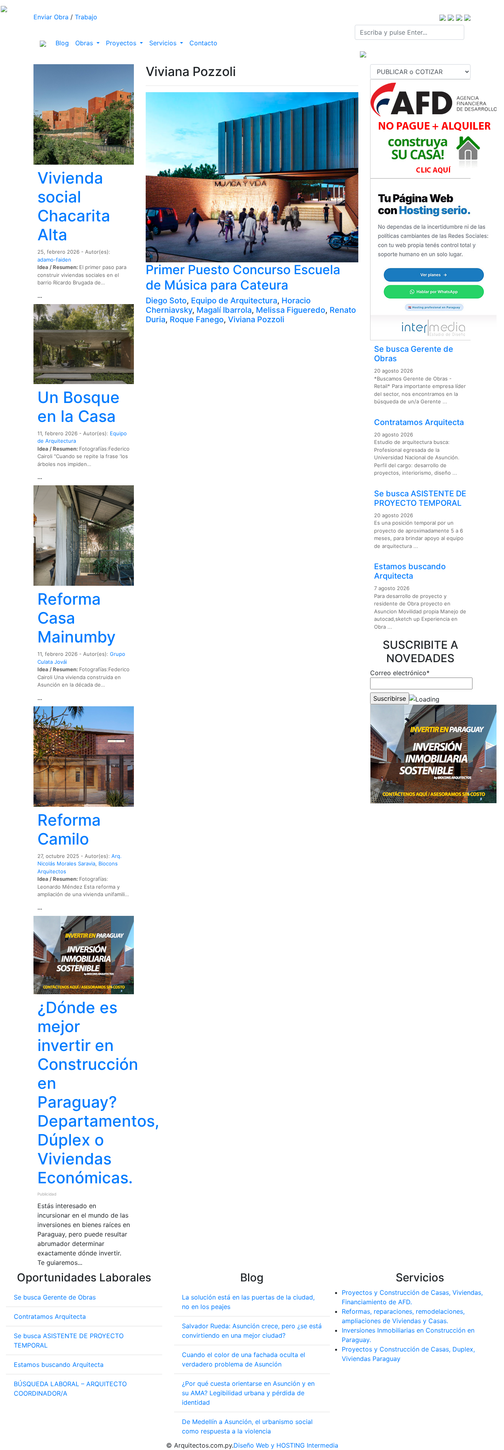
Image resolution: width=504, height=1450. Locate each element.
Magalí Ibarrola (224, 310)
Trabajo (86, 17)
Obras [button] (85, 43)
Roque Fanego (197, 319)
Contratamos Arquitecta (419, 422)
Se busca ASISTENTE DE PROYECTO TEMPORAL (420, 498)
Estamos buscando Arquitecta (410, 571)
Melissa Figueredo (290, 310)
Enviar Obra (51, 17)
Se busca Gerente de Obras (55, 1297)
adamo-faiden (54, 259)
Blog (64, 43)
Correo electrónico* (400, 673)
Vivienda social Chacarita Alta (73, 206)
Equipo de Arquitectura (234, 300)
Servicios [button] (163, 43)
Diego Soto (166, 300)
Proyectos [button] (122, 43)
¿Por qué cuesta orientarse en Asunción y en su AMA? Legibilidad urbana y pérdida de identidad (248, 1392)
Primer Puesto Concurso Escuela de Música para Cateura (243, 277)
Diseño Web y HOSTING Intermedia (285, 1445)
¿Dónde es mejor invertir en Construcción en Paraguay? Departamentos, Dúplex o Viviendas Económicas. (98, 1092)
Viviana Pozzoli (256, 319)
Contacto (203, 43)
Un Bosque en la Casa (78, 407)
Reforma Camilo (69, 829)
